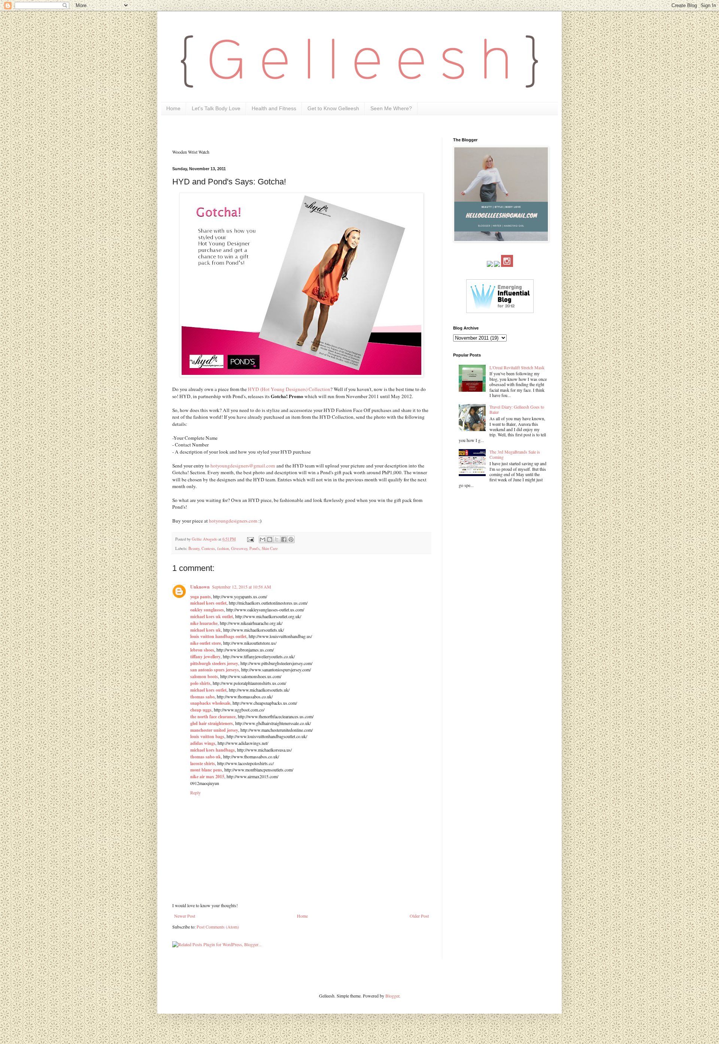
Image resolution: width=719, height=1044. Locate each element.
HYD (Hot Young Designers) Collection (289, 389)
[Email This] (262, 539)
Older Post (419, 916)
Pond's (254, 548)
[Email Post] (250, 539)
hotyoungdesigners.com (233, 520)
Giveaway (239, 548)
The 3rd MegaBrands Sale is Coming (514, 454)
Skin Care (270, 548)
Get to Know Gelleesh (333, 108)
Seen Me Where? (391, 108)
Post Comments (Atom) (218, 927)
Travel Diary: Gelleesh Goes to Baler (516, 409)
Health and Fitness (274, 108)
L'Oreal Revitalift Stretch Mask (516, 367)
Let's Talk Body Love (216, 108)
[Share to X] (276, 539)
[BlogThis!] (269, 539)
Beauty (193, 548)
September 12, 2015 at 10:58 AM (241, 587)
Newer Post (184, 916)
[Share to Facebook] (284, 539)
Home (173, 108)
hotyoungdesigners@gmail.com (242, 465)
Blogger (392, 996)
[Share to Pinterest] (291, 539)
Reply (195, 792)
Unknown (200, 587)
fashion (223, 548)
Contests (208, 548)
